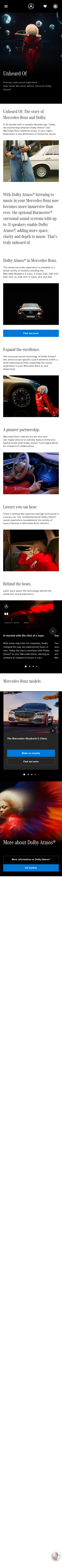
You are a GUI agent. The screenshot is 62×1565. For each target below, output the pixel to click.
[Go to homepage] (31, 6)
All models (31, 867)
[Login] (55, 6)
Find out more (31, 333)
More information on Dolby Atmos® (31, 859)
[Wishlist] (45, 6)
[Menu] (6, 6)
